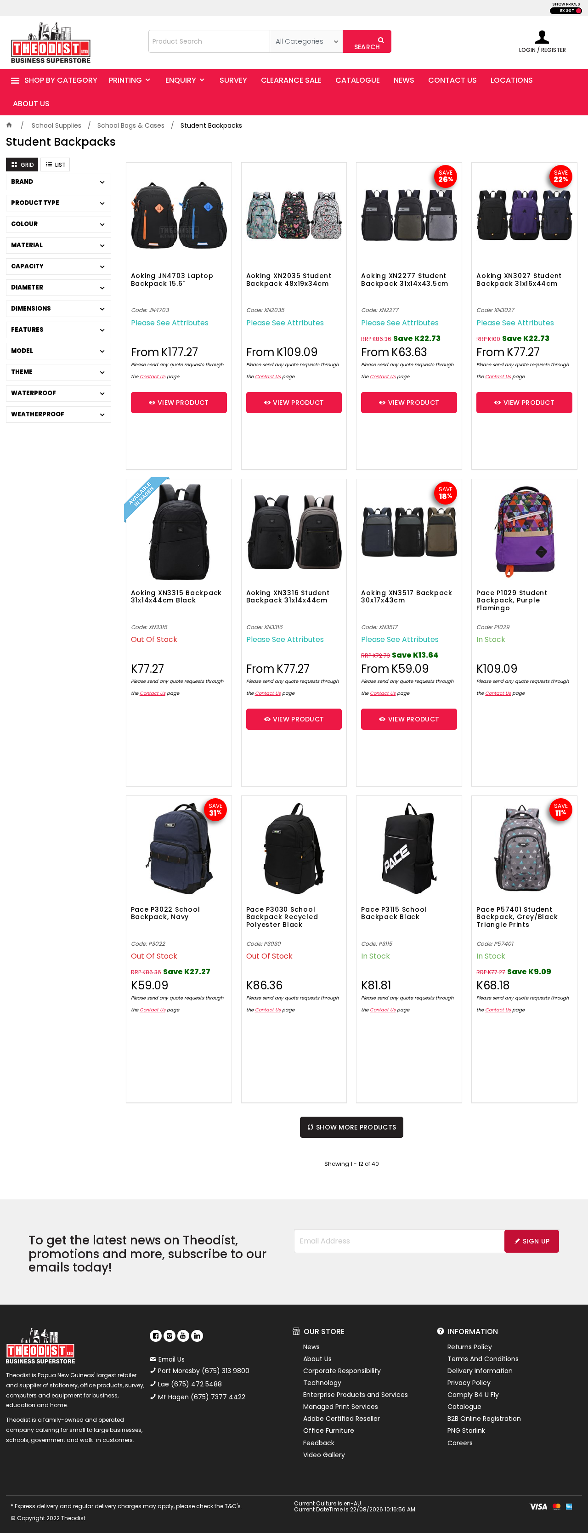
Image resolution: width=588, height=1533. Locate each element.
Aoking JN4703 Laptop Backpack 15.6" (172, 280)
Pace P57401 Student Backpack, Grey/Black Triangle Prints (517, 918)
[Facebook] (156, 1336)
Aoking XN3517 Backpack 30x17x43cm (406, 597)
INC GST (578, 10)
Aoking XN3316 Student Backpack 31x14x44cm (288, 597)
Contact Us (152, 376)
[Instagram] (169, 1336)
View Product (183, 402)
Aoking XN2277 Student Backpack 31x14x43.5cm (404, 280)
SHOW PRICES (566, 4)
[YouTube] (183, 1336)
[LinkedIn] (197, 1336)
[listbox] (306, 41)
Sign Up (536, 1241)
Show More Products (356, 1127)
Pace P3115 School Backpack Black (394, 914)
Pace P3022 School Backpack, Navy (165, 914)
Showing (351, 1164)
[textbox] (209, 41)
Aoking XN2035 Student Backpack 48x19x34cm (289, 280)
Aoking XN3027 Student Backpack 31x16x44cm (519, 280)
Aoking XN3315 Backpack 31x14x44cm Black (176, 597)
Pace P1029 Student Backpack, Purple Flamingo (512, 601)
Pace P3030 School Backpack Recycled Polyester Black (282, 918)
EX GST (567, 10)
